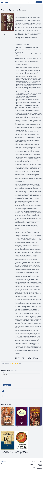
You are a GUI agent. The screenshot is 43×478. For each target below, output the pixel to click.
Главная (2, 7)
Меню (20, 2)
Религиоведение (36, 14)
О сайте (40, 461)
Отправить (7, 385)
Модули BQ (32, 464)
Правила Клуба (40, 465)
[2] (12, 363)
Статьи (33, 467)
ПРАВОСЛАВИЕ (26, 14)
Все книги (39, 404)
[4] (15, 363)
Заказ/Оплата (39, 468)
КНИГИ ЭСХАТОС (11, 7)
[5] (17, 363)
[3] (14, 363)
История (31, 14)
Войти (39, 2)
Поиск (25, 2)
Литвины (40, 469)
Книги (6, 7)
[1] (11, 363)
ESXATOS (3, 461)
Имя (3, 372)
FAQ (41, 466)
